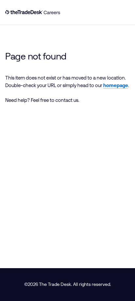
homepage (115, 85)
